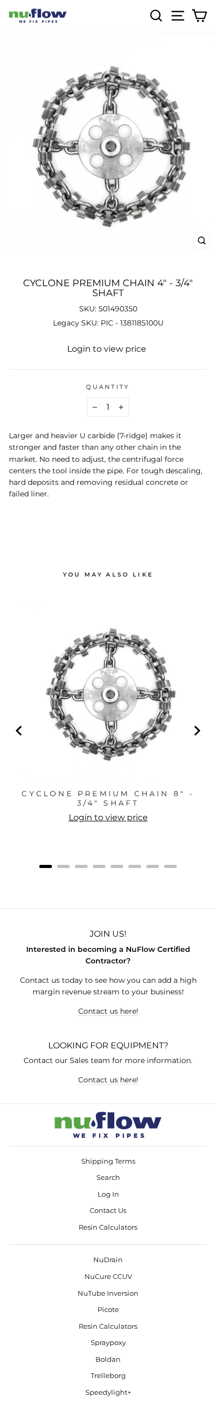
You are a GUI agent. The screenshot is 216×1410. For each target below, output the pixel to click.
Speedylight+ (108, 1392)
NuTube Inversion (108, 1293)
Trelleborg (108, 1376)
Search (108, 1177)
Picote (108, 1310)
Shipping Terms (108, 1161)
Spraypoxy (108, 1343)
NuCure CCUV (108, 1277)
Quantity (108, 387)
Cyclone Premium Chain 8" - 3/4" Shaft (107, 798)
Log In (108, 1194)
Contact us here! (108, 1011)
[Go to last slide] (19, 730)
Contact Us (108, 1210)
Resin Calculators (108, 1227)
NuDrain (108, 1260)
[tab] (45, 866)
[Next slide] (196, 730)
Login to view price (106, 349)
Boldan (108, 1359)
